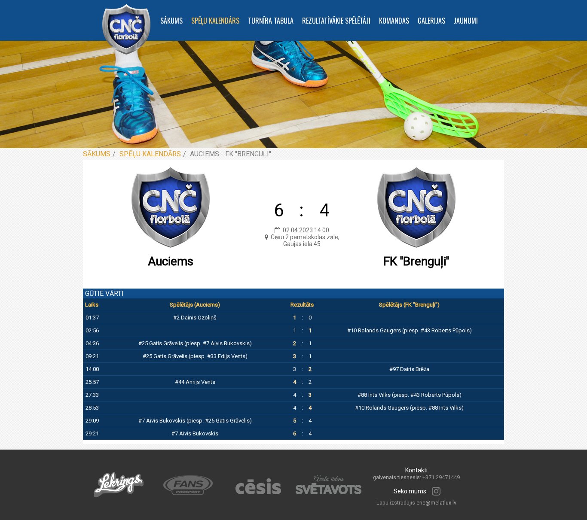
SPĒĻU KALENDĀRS (215, 20)
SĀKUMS (171, 20)
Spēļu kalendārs (150, 154)
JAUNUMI (466, 20)
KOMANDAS (394, 20)
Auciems (170, 261)
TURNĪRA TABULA (271, 20)
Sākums (96, 154)
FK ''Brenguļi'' (416, 261)
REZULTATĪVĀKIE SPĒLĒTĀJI (336, 20)
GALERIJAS (431, 20)
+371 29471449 (441, 477)
